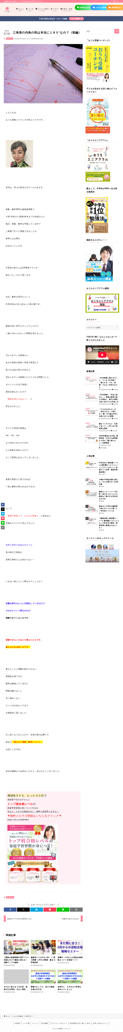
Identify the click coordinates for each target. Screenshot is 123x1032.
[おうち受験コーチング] (7, 9)
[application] (102, 354)
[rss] (114, 1)
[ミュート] (112, 362)
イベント (35, 1023)
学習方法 (9, 38)
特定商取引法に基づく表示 (80, 1023)
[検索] (117, 1)
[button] (10, 910)
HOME (17, 1023)
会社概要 (44, 1023)
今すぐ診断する (76, 18)
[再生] (88, 362)
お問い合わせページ (100, 1023)
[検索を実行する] (116, 31)
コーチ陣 (26, 1023)
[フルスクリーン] (116, 362)
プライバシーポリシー (58, 1023)
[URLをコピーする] (76, 910)
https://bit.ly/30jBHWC (18, 819)
